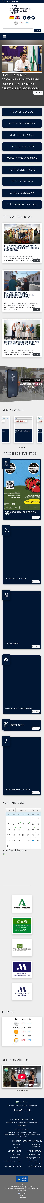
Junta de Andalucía (22, 904)
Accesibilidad (22, 1190)
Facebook (26, 20)
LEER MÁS (38, 93)
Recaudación (22, 969)
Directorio (17, 1148)
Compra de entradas (22, 169)
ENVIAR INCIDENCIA (13, 1166)
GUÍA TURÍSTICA (35, 1166)
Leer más (37, 260)
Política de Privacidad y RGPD (15, 1188)
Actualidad (16, 1144)
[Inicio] (22, 10)
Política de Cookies (32, 1188)
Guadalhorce (22, 947)
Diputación (22, 991)
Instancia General (22, 112)
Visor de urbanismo (22, 135)
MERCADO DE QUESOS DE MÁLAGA (18, 708)
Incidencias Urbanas (22, 123)
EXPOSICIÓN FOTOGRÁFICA (15, 579)
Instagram (30, 20)
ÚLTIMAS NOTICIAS (17, 217)
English (17, 17)
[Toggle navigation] (4, 36)
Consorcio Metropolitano (22, 925)
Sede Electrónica (22, 181)
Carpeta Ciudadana (22, 193)
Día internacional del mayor (17, 790)
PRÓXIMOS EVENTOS (19, 453)
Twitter (33, 20)
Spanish (11, 17)
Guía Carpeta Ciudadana (22, 204)
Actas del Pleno (15, 1158)
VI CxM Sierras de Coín (14, 725)
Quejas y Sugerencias (32, 1158)
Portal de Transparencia (22, 158)
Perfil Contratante (22, 146)
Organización (15, 1154)
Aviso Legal (30, 1186)
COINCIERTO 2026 (12, 644)
